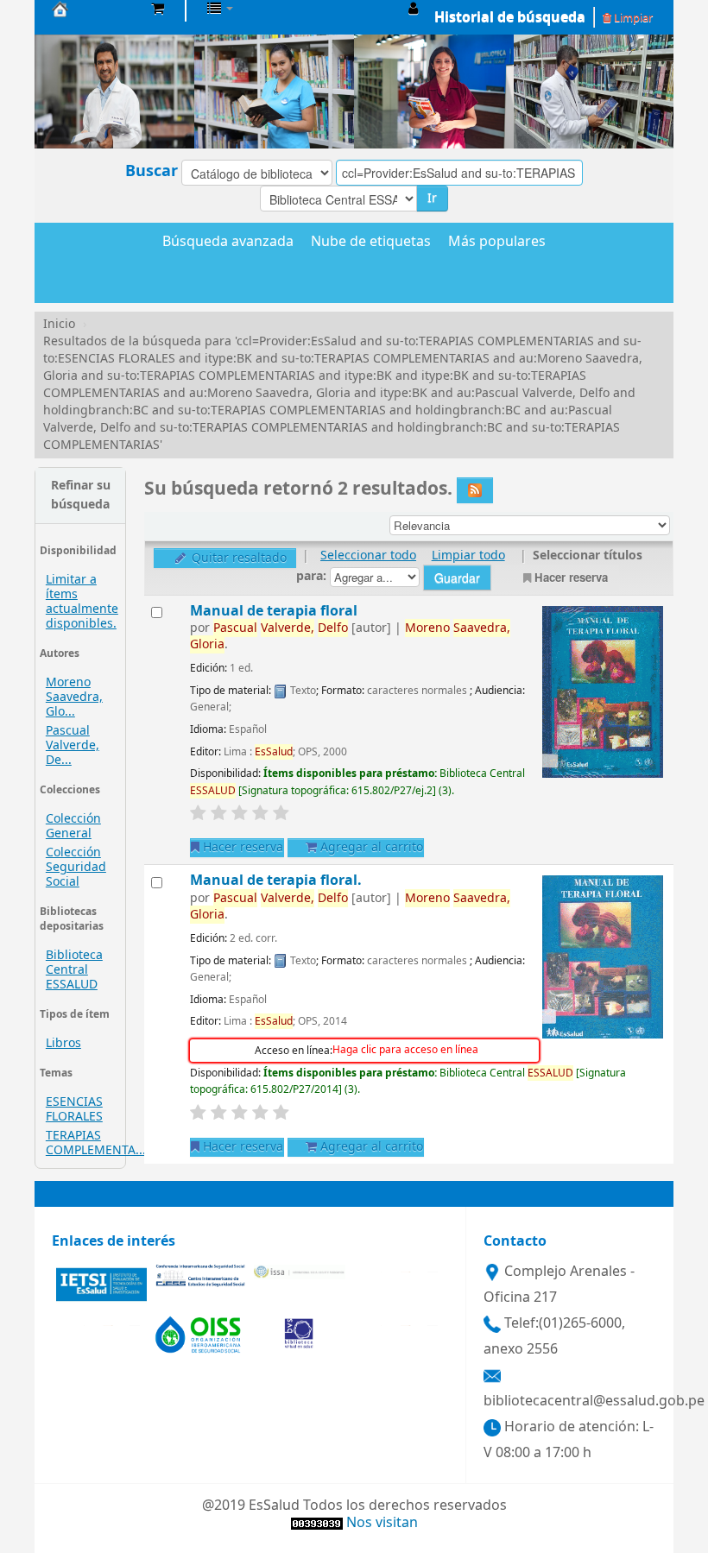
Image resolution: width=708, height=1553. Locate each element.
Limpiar (632, 17)
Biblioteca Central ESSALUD (74, 970)
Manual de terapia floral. (276, 880)
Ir (432, 198)
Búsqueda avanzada (228, 242)
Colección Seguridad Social (76, 867)
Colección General (73, 826)
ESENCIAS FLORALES (74, 1109)
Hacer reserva (571, 577)
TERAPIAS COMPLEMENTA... (96, 1143)
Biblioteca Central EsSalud (95, 8)
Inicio (59, 324)
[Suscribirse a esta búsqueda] (475, 490)
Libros (63, 1043)
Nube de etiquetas (371, 242)
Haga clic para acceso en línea (405, 1049)
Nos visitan (382, 1522)
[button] (157, 8)
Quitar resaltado (237, 558)
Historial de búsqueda (509, 17)
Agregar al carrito (370, 847)
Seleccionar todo (368, 555)
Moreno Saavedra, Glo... (74, 697)
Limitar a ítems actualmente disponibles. (82, 602)
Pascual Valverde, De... (72, 745)
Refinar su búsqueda (81, 495)
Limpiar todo (468, 555)
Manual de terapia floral (273, 611)
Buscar (151, 171)
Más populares (497, 242)
